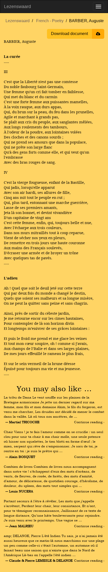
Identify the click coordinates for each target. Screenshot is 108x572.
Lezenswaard (17, 6)
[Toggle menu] (98, 6)
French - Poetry (50, 21)
